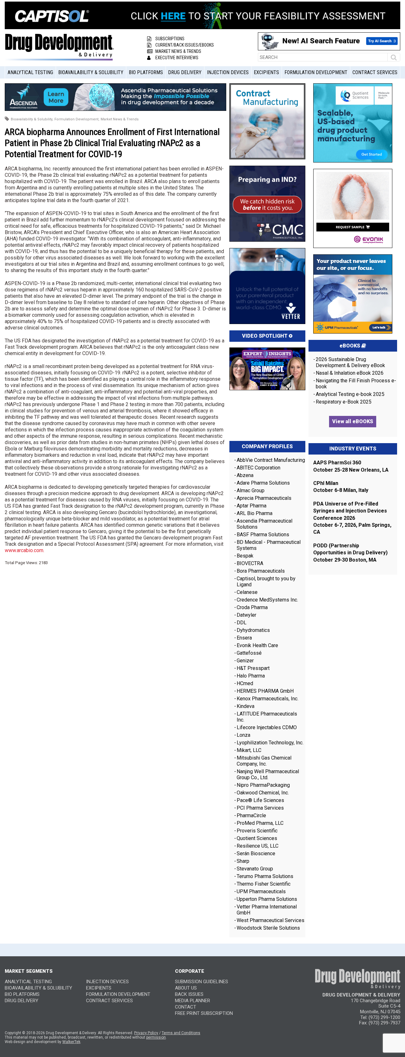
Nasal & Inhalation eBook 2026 (349, 373)
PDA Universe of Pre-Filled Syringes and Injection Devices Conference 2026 (350, 511)
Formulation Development (315, 72)
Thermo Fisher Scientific (263, 884)
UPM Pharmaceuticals (261, 891)
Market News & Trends (178, 51)
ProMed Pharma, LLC (260, 823)
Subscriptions (169, 38)
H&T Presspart (253, 668)
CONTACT (185, 1007)
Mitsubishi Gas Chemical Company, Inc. (264, 761)
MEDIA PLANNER (192, 1000)
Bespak (245, 556)
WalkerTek (71, 1042)
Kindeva (245, 706)
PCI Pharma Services (260, 808)
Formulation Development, (76, 119)
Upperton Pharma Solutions (267, 899)
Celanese (247, 592)
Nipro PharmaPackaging (263, 785)
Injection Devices (228, 72)
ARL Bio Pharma (254, 513)
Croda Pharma (252, 607)
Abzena (245, 475)
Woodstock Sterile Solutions (268, 928)
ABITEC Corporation (258, 468)
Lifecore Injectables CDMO (267, 727)
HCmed (245, 683)
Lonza (243, 735)
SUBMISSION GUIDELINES (201, 981)
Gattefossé (249, 653)
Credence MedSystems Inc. (267, 600)
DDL (241, 623)
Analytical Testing (30, 72)
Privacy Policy (146, 1033)
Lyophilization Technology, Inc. (270, 743)
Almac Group (251, 490)
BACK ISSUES (189, 994)
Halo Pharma (251, 676)
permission (156, 1037)
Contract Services (374, 72)
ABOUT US (186, 988)
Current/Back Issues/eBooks (184, 45)
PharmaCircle (251, 815)
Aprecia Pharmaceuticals (264, 498)
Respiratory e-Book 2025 (343, 402)
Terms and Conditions (181, 1033)
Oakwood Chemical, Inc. (263, 793)
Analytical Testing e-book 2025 (350, 394)
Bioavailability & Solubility (90, 72)
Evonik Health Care (257, 645)
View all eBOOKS (352, 421)
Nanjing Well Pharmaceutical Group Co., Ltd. (268, 774)
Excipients (266, 72)
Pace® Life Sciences (260, 800)
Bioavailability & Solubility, (32, 119)
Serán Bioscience (256, 853)
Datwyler (246, 615)
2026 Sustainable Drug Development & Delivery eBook (350, 362)
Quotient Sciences (257, 838)
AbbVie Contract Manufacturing (271, 460)
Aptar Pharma (251, 506)
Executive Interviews (176, 57)
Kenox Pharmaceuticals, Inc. (267, 699)
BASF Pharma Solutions (263, 535)
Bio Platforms (146, 72)
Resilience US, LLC (257, 846)
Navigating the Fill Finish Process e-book (356, 384)
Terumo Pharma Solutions (265, 876)
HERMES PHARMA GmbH (265, 691)
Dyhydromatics (253, 630)
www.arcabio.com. (24, 550)
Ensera (244, 638)
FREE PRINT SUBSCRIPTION (204, 1013)
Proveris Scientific (257, 831)
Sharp (243, 861)
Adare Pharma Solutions (263, 483)
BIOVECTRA (250, 563)
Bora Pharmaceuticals (261, 571)
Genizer (245, 661)
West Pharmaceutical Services (270, 920)
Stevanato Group (255, 869)
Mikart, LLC (249, 750)
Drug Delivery (185, 72)
